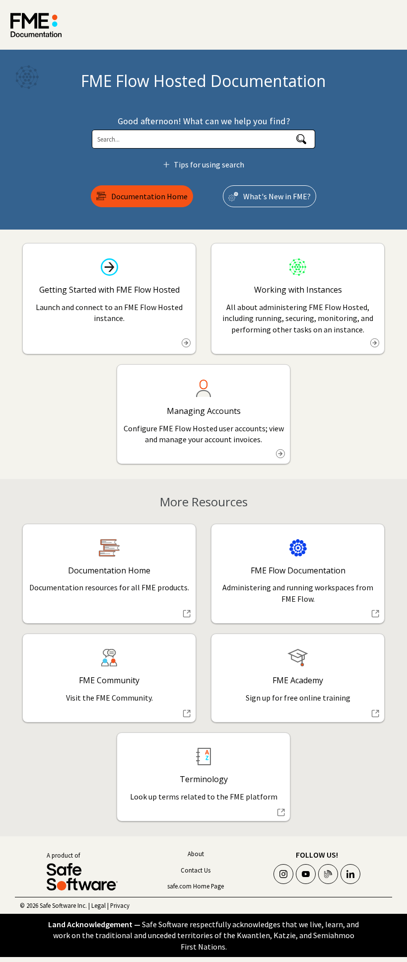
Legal (98, 905)
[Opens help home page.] (36, 25)
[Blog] (328, 874)
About (196, 854)
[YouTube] (306, 874)
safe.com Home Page (195, 886)
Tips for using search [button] (209, 164)
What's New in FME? (277, 196)
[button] (301, 139)
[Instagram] (283, 874)
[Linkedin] (350, 874)
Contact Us (195, 870)
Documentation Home (149, 196)
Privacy (120, 905)
